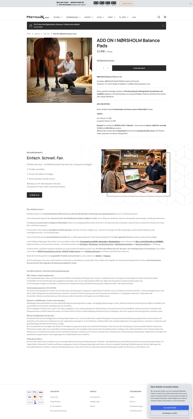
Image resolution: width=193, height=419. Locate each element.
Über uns (132, 402)
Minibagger (84, 244)
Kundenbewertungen (136, 406)
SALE (134, 17)
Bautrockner (103, 241)
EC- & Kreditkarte (55, 406)
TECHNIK (56, 17)
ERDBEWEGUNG (72, 17)
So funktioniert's (95, 397)
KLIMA (99, 17)
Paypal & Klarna (55, 402)
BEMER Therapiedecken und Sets (49, 251)
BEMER (98, 256)
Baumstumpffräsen (143, 244)
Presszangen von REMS (89, 241)
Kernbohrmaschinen (106, 244)
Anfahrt (132, 397)
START (29, 34)
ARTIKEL (37, 34)
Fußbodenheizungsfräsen (123, 244)
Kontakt (92, 406)
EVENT (110, 17)
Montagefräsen (114, 241)
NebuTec (107, 256)
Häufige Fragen (95, 402)
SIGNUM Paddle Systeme (71, 251)
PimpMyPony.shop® (136, 411)
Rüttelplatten (93, 244)
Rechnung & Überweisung (58, 411)
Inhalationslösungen (92, 251)
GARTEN (87, 17)
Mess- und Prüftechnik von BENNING (149, 241)
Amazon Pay (54, 397)
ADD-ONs (46, 34)
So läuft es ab (34, 195)
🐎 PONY (122, 17)
